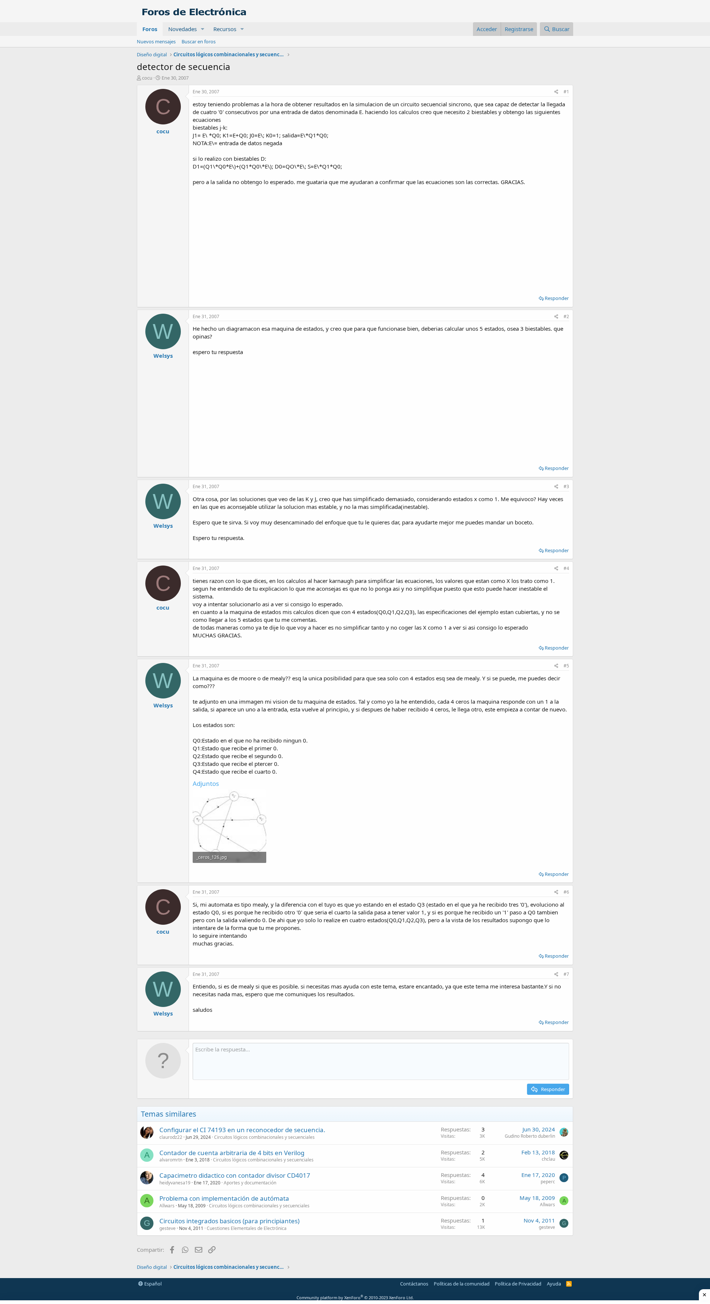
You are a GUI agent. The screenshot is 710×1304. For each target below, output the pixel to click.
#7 (566, 974)
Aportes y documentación (250, 1183)
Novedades (182, 29)
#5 (566, 666)
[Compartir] (556, 92)
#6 (566, 892)
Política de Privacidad (518, 1283)
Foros (149, 29)
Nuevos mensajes (156, 41)
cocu (147, 77)
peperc (548, 1181)
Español (152, 1283)
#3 (566, 486)
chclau (548, 1159)
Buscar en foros (199, 41)
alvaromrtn (170, 1160)
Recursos (224, 29)
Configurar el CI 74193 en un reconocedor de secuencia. (242, 1129)
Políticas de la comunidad (462, 1283)
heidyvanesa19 (174, 1183)
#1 (566, 92)
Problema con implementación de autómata (224, 1198)
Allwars (167, 1206)
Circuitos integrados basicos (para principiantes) (229, 1221)
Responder (557, 298)
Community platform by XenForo (355, 1297)
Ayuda (554, 1283)
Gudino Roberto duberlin (530, 1136)
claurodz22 (170, 1137)
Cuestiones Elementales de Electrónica (247, 1228)
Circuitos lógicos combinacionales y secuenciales (264, 1137)
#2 (566, 316)
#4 (566, 568)
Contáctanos (414, 1283)
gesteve (167, 1228)
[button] (202, 29)
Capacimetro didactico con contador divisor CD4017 (234, 1175)
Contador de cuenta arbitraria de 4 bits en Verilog (231, 1152)
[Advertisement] (381, 238)
